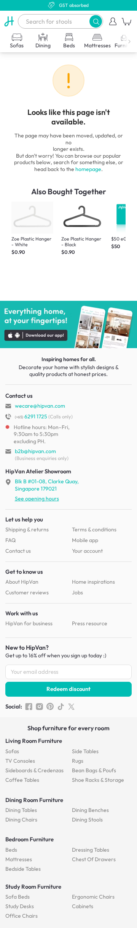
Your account (87, 550)
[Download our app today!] (68, 324)
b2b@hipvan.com (35, 451)
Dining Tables (21, 810)
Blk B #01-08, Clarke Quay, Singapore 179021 (47, 485)
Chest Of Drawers (94, 859)
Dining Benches (90, 810)
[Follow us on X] (71, 706)
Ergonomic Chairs (93, 896)
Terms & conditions (94, 529)
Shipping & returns (27, 529)
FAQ (10, 540)
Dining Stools (87, 819)
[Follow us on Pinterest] (50, 706)
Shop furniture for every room (68, 728)
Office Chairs (21, 915)
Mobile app (85, 540)
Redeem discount (68, 688)
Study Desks (19, 906)
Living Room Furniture (33, 740)
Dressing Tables (90, 849)
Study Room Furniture (33, 886)
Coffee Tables (22, 779)
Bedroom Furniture (29, 839)
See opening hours (37, 498)
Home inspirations (93, 581)
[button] (95, 21)
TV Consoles (20, 760)
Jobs (77, 592)
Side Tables (85, 751)
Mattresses (18, 859)
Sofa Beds (17, 896)
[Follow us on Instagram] (39, 706)
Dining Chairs (21, 819)
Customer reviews (27, 592)
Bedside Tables (23, 868)
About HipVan (21, 581)
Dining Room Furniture (34, 800)
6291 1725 (31, 416)
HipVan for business (29, 623)
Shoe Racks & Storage (98, 779)
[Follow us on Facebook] (29, 706)
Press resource (89, 623)
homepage (88, 169)
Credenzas (34, 770)
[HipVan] (9, 21)
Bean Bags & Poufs (94, 770)
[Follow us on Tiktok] (61, 706)
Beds (11, 849)
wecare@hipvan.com (40, 405)
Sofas (12, 751)
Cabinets (82, 906)
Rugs (77, 760)
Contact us (18, 550)
